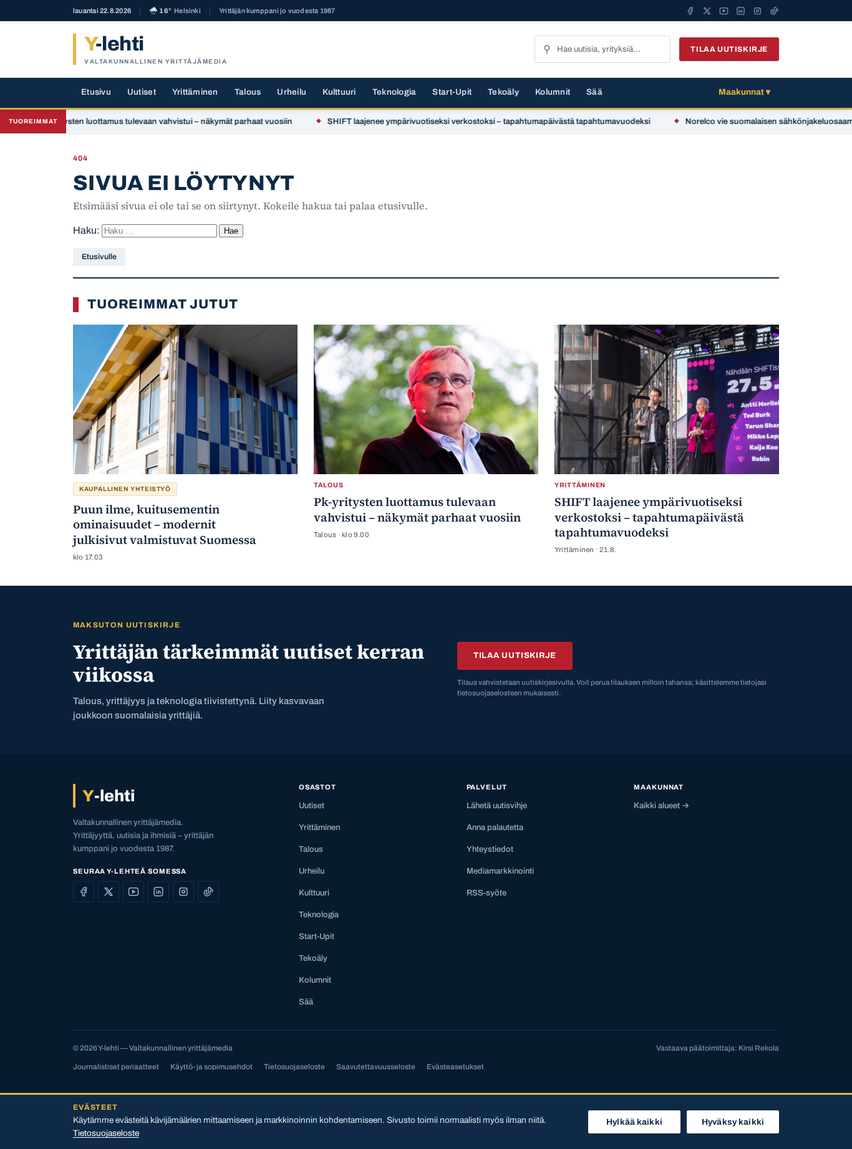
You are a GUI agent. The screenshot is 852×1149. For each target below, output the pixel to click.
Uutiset (141, 92)
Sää (594, 92)
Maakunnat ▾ (744, 92)
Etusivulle (99, 256)
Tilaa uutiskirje (729, 49)
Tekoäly (503, 92)
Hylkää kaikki (634, 1122)
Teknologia (394, 92)
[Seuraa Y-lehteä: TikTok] (774, 11)
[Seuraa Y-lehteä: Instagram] (757, 11)
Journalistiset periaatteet (116, 1066)
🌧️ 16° (175, 10)
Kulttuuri (339, 92)
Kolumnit (552, 92)
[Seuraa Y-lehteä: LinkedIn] (740, 11)
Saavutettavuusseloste (375, 1066)
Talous (248, 92)
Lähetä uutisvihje (497, 805)
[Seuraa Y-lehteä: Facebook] (690, 11)
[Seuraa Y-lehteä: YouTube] (724, 11)
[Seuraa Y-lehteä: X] (707, 11)
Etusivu (96, 92)
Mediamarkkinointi (500, 871)
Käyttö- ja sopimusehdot (211, 1066)
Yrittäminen (195, 92)
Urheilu (291, 92)
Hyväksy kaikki (733, 1122)
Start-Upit (452, 92)
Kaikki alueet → (661, 805)
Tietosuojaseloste (294, 1066)
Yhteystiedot (490, 849)
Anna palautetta (495, 827)
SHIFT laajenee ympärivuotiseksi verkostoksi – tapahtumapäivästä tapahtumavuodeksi (463, 121)
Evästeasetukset (455, 1066)
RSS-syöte (486, 893)
